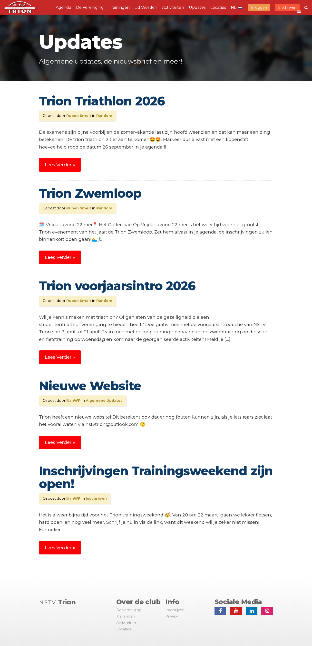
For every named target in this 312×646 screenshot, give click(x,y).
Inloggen (259, 7)
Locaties (218, 7)
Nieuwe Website (90, 386)
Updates (197, 7)
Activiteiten (173, 7)
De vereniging (128, 610)
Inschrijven (287, 7)
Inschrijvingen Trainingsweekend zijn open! (156, 477)
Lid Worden (146, 7)
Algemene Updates (104, 400)
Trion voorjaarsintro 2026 (117, 286)
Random (104, 115)
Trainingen (119, 7)
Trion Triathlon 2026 (102, 101)
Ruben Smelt (78, 115)
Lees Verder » (60, 165)
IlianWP (73, 400)
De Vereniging (90, 7)
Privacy (171, 616)
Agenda (63, 7)
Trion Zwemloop (90, 193)
